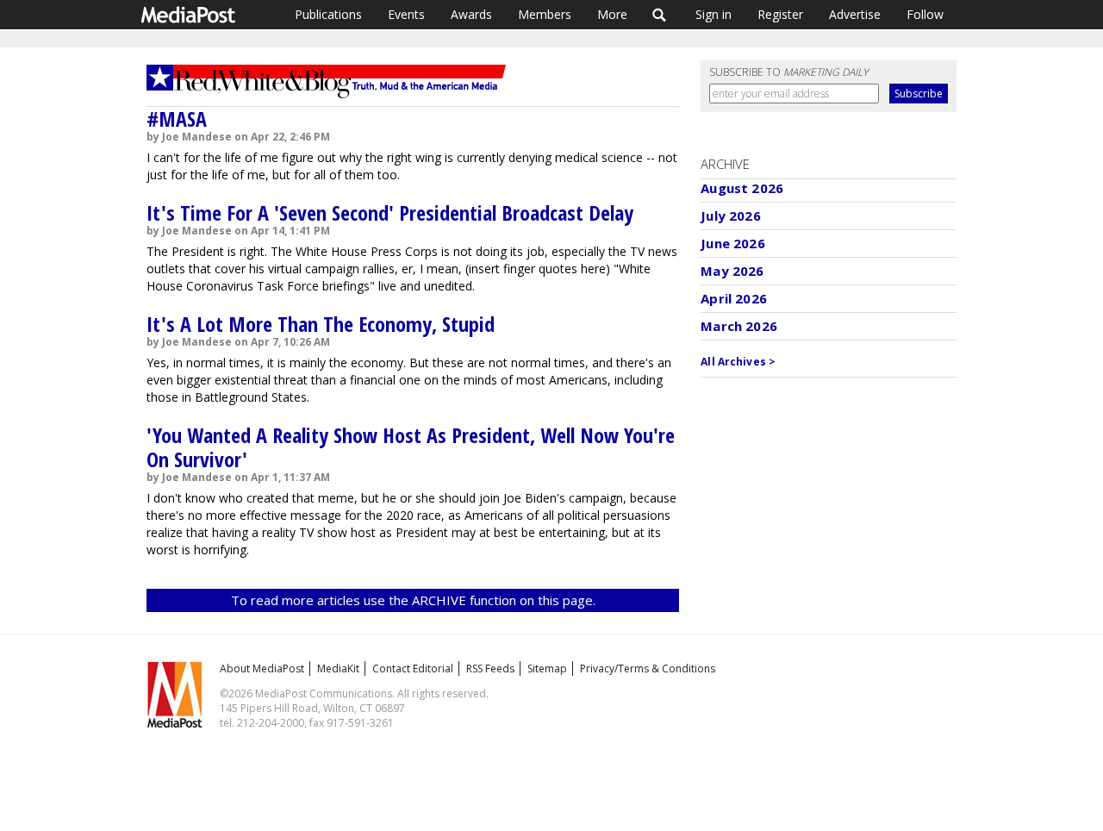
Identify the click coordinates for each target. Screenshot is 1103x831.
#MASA (176, 118)
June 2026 (732, 243)
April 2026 (734, 298)
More (612, 14)
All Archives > (738, 361)
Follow (925, 14)
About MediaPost (262, 668)
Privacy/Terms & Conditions (647, 668)
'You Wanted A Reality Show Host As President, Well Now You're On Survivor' (410, 447)
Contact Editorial (412, 668)
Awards (471, 14)
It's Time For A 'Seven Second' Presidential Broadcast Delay (389, 212)
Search (659, 14)
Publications (328, 14)
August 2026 (742, 188)
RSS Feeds (490, 668)
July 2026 (730, 215)
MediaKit (338, 668)
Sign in (713, 14)
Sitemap (547, 668)
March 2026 (739, 325)
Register (780, 14)
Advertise (855, 14)
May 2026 (732, 270)
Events (406, 14)
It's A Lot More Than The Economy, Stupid (320, 323)
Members (544, 14)
